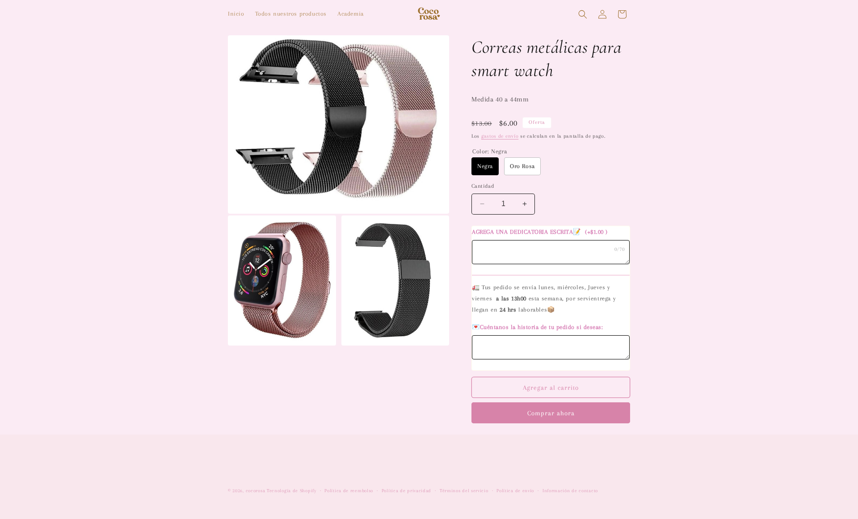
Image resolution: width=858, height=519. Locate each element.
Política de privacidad (406, 491)
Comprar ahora (551, 413)
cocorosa (255, 491)
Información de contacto (570, 491)
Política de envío (515, 491)
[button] (583, 14)
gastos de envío (500, 136)
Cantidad (482, 186)
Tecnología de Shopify (291, 491)
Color (489, 151)
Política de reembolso (348, 491)
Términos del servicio (464, 491)
